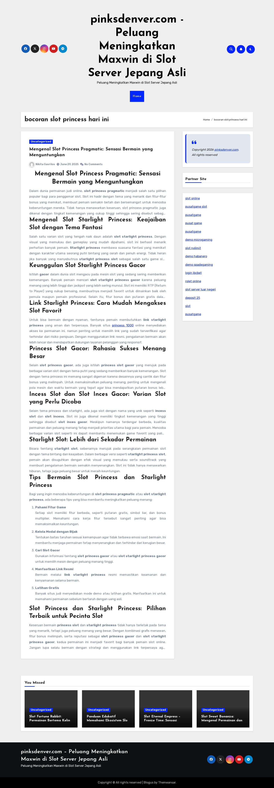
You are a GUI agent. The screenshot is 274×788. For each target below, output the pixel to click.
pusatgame (193, 215)
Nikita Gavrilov (45, 164)
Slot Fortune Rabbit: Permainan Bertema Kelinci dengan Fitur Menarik (51, 720)
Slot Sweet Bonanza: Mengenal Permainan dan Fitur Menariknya (221, 720)
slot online (192, 198)
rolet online (193, 281)
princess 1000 (123, 325)
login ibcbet (193, 273)
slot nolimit (193, 248)
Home (137, 96)
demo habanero (196, 256)
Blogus (148, 782)
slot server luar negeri (200, 289)
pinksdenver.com (226, 149)
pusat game (193, 223)
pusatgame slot (196, 206)
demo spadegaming (199, 264)
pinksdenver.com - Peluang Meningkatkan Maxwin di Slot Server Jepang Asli (137, 46)
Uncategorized (41, 141)
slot (187, 306)
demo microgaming (198, 240)
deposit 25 (192, 298)
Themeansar (167, 782)
